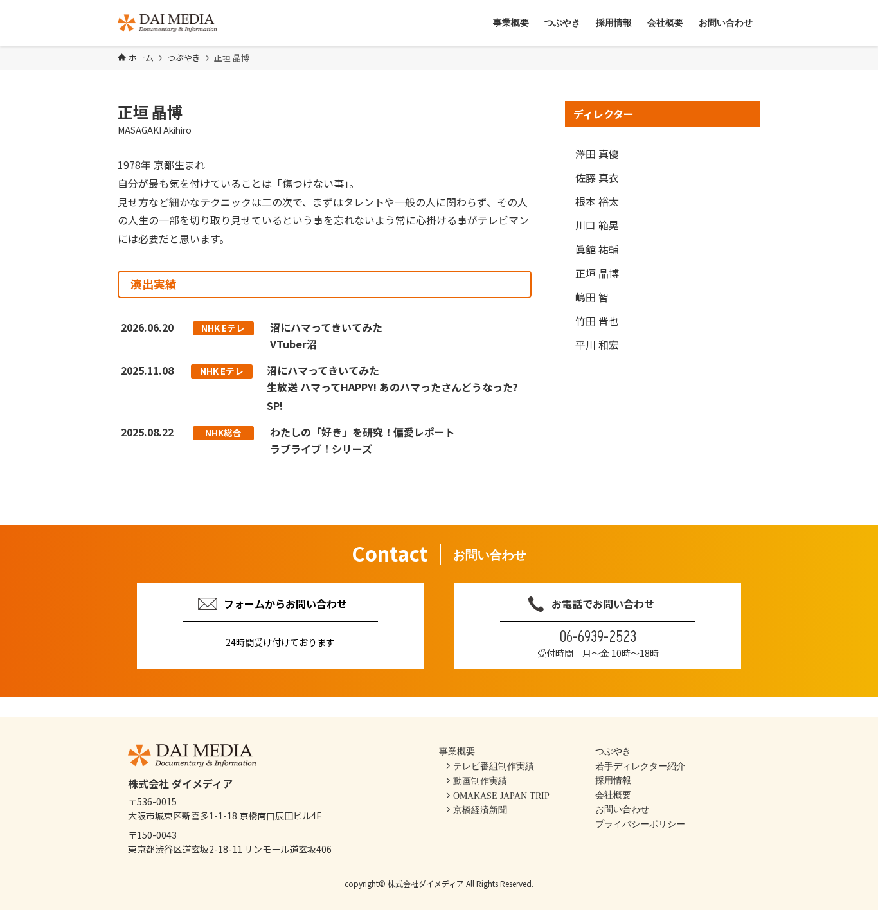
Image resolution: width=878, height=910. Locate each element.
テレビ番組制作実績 (493, 766)
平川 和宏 (597, 344)
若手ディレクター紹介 (640, 766)
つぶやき (613, 751)
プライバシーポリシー (640, 824)
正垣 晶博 (597, 273)
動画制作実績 (480, 781)
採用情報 (613, 780)
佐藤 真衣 (597, 177)
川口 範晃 (597, 225)
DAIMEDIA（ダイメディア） (167, 23)
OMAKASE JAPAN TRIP (501, 795)
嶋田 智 (592, 297)
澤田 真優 (597, 153)
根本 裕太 (597, 201)
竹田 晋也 (597, 320)
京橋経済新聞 (480, 810)
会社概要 (613, 795)
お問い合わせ (622, 809)
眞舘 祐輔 (597, 249)
